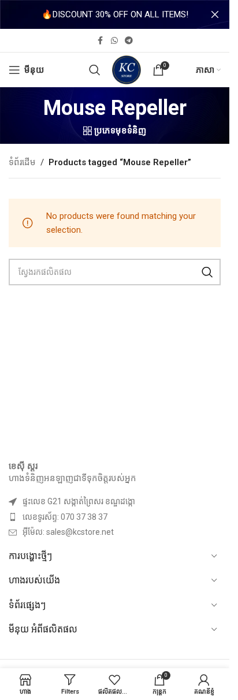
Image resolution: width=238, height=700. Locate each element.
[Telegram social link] (128, 41)
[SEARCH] (207, 272)
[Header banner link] (114, 14)
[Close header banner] (214, 14)
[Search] (94, 69)
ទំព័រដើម (22, 162)
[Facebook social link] (100, 41)
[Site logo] (126, 69)
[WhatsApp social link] (114, 41)
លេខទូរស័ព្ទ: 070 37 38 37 (65, 517)
